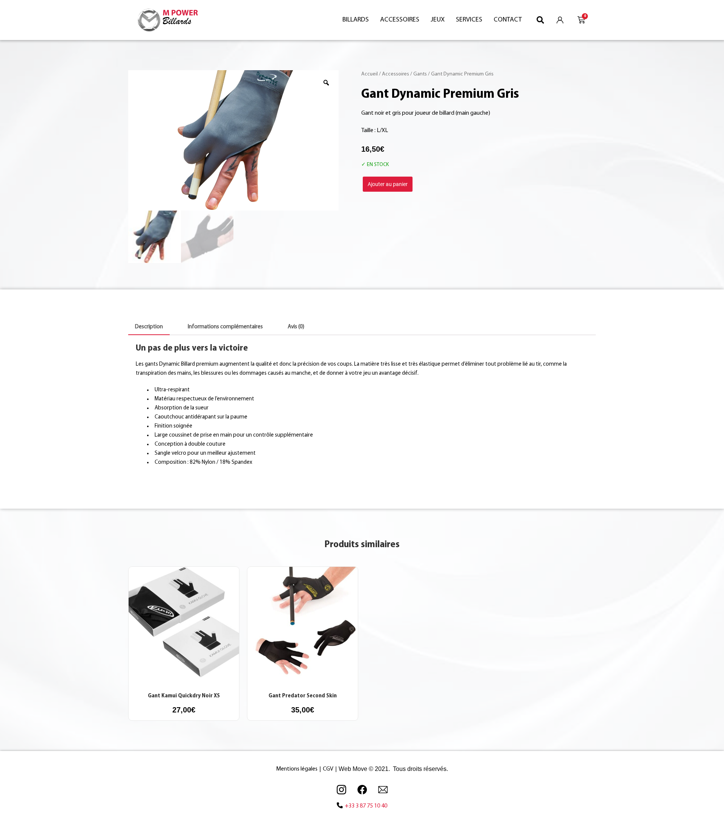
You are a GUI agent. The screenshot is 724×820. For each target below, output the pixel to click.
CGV (328, 769)
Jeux (438, 20)
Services (469, 20)
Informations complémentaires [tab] (225, 327)
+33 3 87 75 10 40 (366, 806)
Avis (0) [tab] (296, 327)
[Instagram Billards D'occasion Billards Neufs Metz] (341, 789)
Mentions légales (297, 769)
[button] (540, 20)
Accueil (369, 74)
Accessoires (399, 20)
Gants (420, 74)
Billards (355, 20)
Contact (508, 20)
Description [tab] (149, 327)
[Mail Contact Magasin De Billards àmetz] (382, 789)
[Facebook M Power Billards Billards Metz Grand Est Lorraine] (362, 789)
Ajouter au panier (388, 184)
